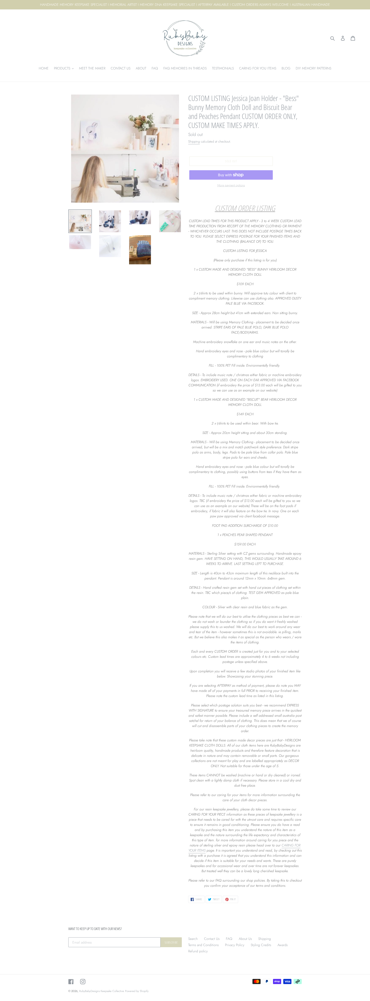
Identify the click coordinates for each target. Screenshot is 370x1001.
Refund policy (198, 951)
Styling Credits (261, 944)
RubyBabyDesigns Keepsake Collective (101, 991)
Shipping (194, 141)
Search (193, 938)
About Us (245, 938)
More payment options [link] (231, 185)
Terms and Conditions (203, 944)
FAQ (229, 938)
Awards (283, 944)
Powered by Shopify (137, 991)
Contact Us (211, 938)
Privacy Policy (234, 944)
